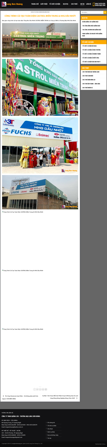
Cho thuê (74, 4)
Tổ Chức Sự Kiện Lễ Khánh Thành (91, 54)
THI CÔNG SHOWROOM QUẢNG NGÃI (41, 12)
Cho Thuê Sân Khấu (87, 76)
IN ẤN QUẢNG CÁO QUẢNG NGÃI (90, 22)
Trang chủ (35, 4)
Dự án (82, 4)
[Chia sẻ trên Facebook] (34, 389)
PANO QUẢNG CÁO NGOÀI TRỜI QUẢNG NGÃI (92, 35)
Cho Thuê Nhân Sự (87, 88)
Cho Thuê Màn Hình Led (88, 80)
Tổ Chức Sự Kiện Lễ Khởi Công (90, 58)
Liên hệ (88, 4)
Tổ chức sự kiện (54, 4)
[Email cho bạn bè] (40, 389)
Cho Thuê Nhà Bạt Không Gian (90, 72)
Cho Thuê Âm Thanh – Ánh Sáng (91, 84)
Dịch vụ (65, 4)
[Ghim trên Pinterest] (43, 389)
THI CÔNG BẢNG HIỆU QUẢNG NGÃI (91, 26)
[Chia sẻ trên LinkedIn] (46, 389)
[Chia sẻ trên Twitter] (37, 389)
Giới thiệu (43, 4)
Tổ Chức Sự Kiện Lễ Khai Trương (91, 50)
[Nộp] (105, 12)
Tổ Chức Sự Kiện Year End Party (91, 62)
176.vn (103, 444)
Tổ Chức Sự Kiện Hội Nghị (89, 46)
